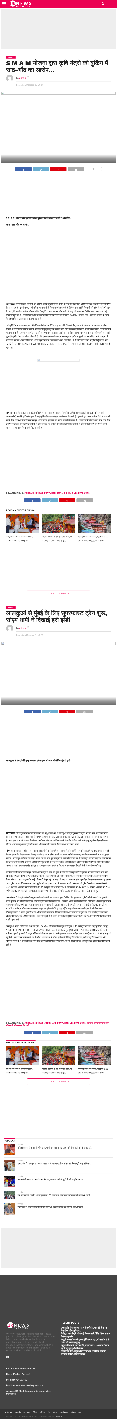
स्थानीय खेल (64, 1412)
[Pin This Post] (58, 168)
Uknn (87, 493)
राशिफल (73, 1412)
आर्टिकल (42, 1412)
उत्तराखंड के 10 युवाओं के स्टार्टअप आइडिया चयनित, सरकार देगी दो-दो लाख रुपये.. (84, 1353)
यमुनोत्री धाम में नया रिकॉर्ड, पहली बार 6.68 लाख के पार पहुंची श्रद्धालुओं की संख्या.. (85, 1347)
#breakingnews (33, 493)
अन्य (79, 1412)
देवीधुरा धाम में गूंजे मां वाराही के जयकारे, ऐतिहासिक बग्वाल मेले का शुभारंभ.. (85, 1335)
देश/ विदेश (27, 1412)
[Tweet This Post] (41, 168)
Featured (50, 493)
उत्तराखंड (18, 1412)
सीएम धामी (9, 1025)
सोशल (55, 1412)
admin (22, 77)
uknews (78, 493)
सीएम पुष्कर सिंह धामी (21, 1025)
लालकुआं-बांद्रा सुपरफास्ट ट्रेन (98, 1023)
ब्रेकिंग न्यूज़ (8, 1412)
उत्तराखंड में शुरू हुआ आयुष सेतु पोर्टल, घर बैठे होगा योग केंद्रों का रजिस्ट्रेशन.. (84, 1329)
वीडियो (35, 1412)
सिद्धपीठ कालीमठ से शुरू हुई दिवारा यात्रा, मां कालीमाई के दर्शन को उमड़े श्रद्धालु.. (85, 1341)
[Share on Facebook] (23, 168)
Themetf (58, 1416)
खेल (49, 1412)
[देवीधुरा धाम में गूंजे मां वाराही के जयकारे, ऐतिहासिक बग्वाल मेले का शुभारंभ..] (22, 531)
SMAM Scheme (65, 493)
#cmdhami (50, 1023)
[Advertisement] (58, 29)
